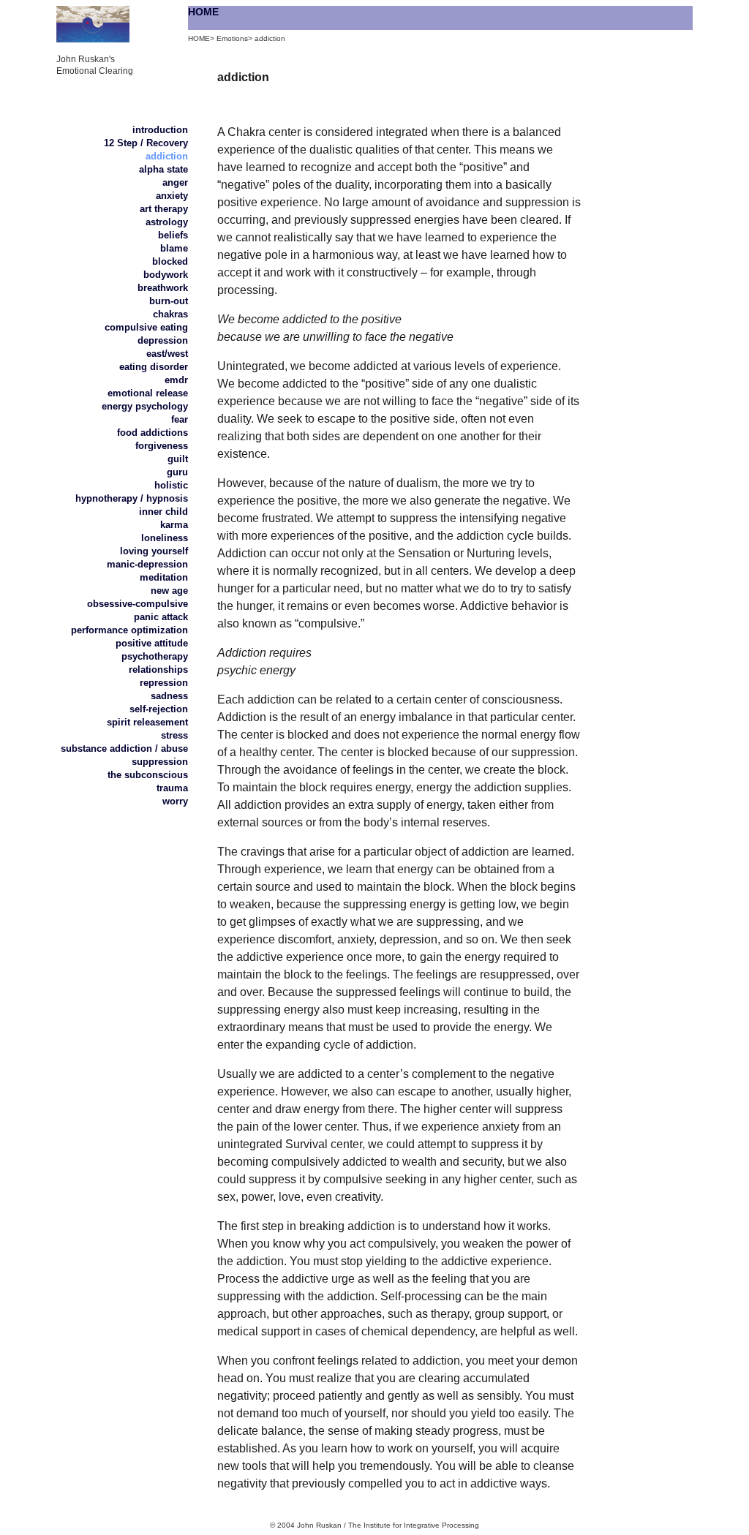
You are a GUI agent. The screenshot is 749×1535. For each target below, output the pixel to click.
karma (174, 524)
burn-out (168, 300)
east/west (167, 353)
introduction (160, 129)
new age (169, 590)
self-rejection (158, 709)
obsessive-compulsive (137, 603)
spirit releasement (147, 722)
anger (175, 182)
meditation (164, 577)
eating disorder (153, 366)
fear (179, 419)
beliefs (173, 235)
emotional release (148, 393)
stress (174, 735)
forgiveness (161, 445)
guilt (178, 458)
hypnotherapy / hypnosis (131, 498)
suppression (160, 761)
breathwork (163, 287)
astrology (167, 221)
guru (177, 472)
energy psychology (145, 406)
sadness (169, 695)
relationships (158, 669)
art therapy (164, 208)
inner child (163, 511)
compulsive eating (146, 327)
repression (164, 682)
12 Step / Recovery (146, 142)
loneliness (164, 537)
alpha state (163, 169)
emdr (176, 379)
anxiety (172, 195)
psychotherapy (154, 656)
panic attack (161, 616)
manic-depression (147, 564)
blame (174, 248)
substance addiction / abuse (124, 748)
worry (175, 801)
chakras (170, 314)
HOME (203, 12)
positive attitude (152, 643)
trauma (172, 787)
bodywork (165, 274)
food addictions (152, 432)
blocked (170, 261)
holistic (171, 485)
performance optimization (129, 630)
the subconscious (148, 774)
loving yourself (154, 551)
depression (163, 340)
